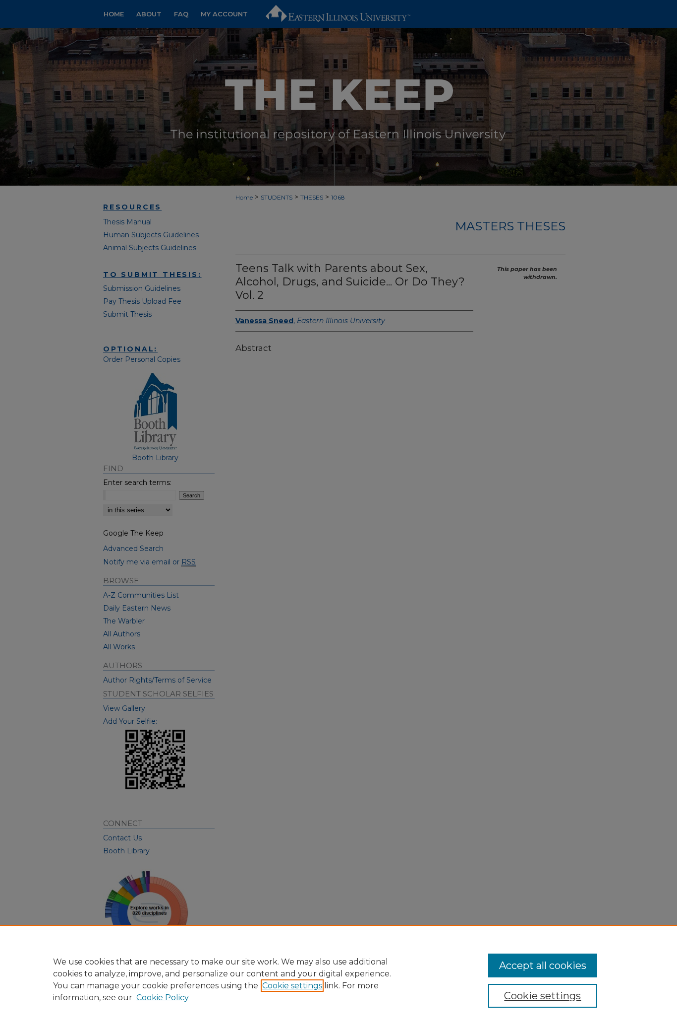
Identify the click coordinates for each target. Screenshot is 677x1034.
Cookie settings (292, 985)
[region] (338, 979)
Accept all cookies (542, 965)
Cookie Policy (162, 997)
